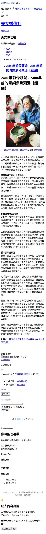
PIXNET (12, 492)
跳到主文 (5, 31)
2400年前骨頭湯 (11, 150)
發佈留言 (5, 410)
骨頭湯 (39, 150)
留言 (26, 374)
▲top (3, 389)
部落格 (9, 52)
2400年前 (24, 150)
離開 (14, 529)
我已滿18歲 (6, 529)
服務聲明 (27, 495)
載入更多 (5, 394)
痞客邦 (20, 374)
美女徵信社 (11, 23)
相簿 (8, 49)
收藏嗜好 (22, 43)
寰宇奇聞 (21, 384)
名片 (8, 55)
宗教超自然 (22, 381)
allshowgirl (5, 360)
